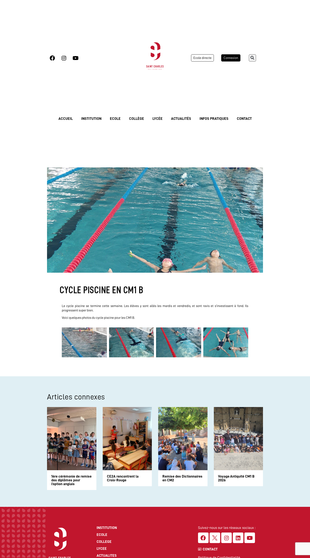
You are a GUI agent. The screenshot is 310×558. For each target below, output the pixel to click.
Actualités (181, 118)
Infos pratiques (213, 118)
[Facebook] (52, 58)
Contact (244, 118)
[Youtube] (75, 58)
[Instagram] (64, 58)
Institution (91, 118)
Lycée (157, 118)
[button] (252, 58)
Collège (136, 118)
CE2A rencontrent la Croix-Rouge (123, 478)
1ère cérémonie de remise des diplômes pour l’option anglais (71, 480)
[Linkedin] (238, 538)
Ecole (115, 118)
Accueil (65, 118)
